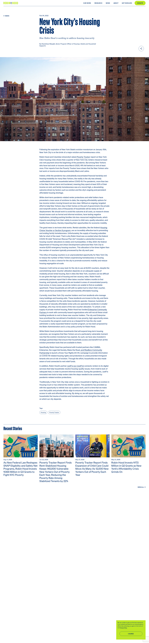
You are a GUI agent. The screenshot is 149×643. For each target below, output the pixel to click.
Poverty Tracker (83, 157)
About (115, 3)
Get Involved (127, 3)
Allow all (131, 634)
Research (98, 3)
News (108, 3)
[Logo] (11, 3)
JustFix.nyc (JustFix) (75, 366)
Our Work (87, 3)
